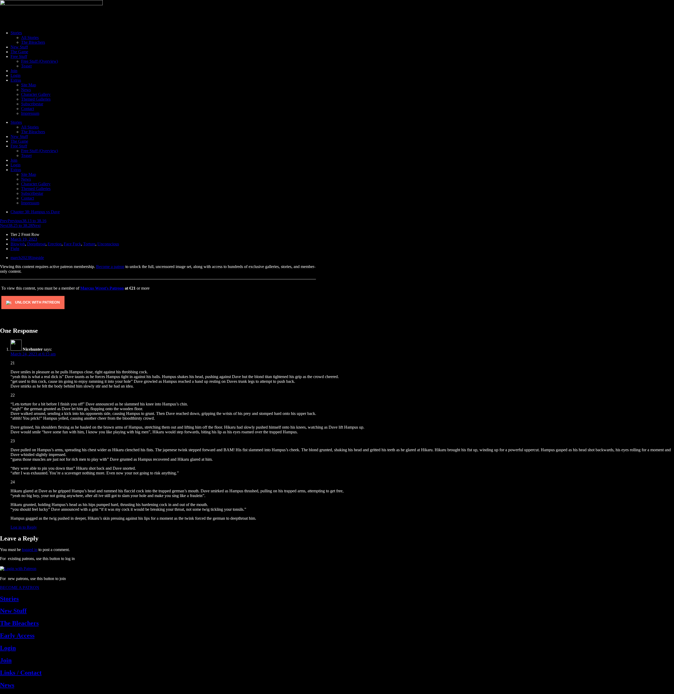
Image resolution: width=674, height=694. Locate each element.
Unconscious (108, 244)
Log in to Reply (24, 527)
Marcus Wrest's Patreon (102, 288)
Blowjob (18, 244)
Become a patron (110, 266)
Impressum (30, 113)
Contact (27, 108)
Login (16, 75)
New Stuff (19, 47)
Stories (16, 33)
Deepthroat (36, 244)
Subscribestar (32, 104)
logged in (29, 549)
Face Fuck (72, 244)
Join (14, 70)
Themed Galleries (36, 99)
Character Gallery (36, 94)
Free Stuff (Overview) (39, 61)
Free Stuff (19, 56)
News (26, 89)
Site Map (28, 85)
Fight (15, 248)
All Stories (30, 37)
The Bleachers (33, 42)
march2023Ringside (27, 257)
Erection (55, 244)
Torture (89, 244)
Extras (16, 80)
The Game (19, 51)
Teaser (26, 66)
